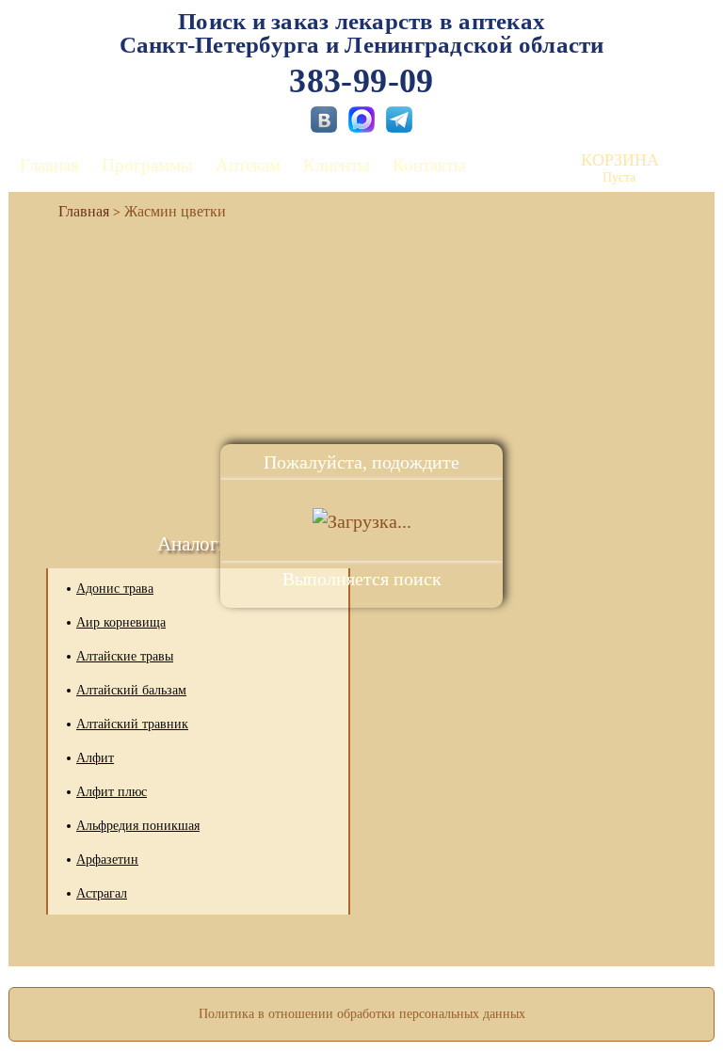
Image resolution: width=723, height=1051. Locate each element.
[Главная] (76, 211)
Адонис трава (114, 588)
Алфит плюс (111, 792)
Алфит (95, 758)
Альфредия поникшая (138, 826)
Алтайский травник (132, 724)
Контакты (429, 165)
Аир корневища (121, 622)
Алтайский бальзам (131, 690)
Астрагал (101, 893)
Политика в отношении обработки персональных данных (362, 1014)
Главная (49, 165)
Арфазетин (107, 859)
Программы (147, 165)
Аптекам (248, 165)
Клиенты (336, 165)
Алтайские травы (124, 656)
